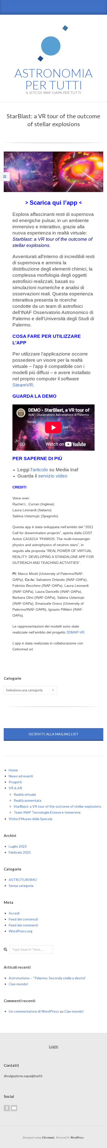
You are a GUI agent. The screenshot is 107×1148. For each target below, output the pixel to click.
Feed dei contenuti (23, 919)
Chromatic (48, 1137)
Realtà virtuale (25, 794)
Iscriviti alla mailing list (53, 734)
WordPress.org (20, 931)
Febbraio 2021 (20, 852)
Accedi (14, 913)
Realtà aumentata (27, 800)
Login (53, 1046)
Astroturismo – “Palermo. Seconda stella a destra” (47, 978)
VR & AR (15, 788)
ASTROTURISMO (23, 879)
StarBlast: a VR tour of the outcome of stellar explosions (57, 806)
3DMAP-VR (75, 632)
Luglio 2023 (18, 846)
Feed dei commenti (23, 925)
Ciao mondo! (18, 984)
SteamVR (22, 385)
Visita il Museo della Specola (30, 819)
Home (13, 770)
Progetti (15, 782)
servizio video (52, 475)
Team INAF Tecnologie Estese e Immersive (47, 812)
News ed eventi (21, 776)
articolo (40, 469)
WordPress (77, 1137)
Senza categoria (21, 885)
